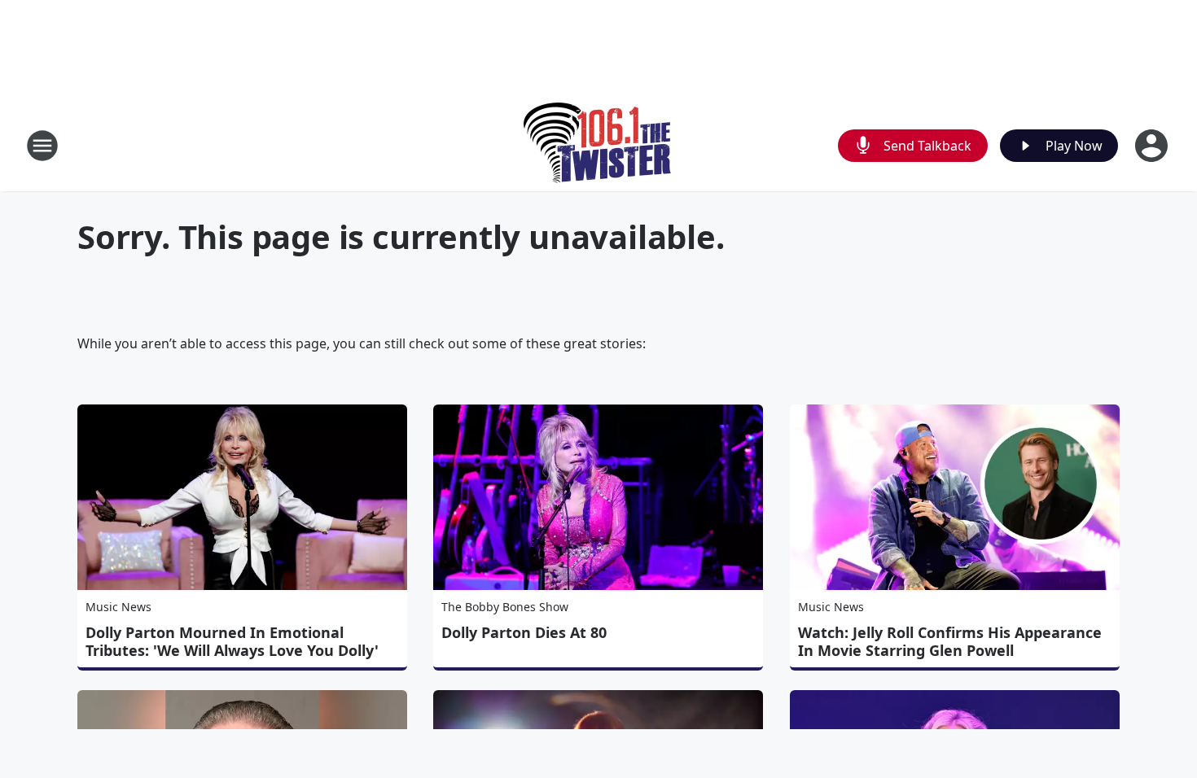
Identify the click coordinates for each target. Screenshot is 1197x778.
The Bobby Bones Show (504, 606)
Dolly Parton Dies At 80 (524, 632)
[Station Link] (599, 145)
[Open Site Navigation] (42, 145)
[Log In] (1153, 145)
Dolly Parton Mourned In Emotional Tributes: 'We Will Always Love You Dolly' (232, 641)
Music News (118, 606)
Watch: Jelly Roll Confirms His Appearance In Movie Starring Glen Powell (950, 641)
